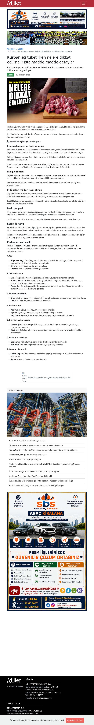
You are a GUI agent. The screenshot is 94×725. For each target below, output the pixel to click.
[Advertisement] (47, 644)
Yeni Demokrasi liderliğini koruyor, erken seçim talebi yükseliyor (36, 485)
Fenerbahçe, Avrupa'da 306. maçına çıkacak (28, 454)
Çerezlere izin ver (74, 720)
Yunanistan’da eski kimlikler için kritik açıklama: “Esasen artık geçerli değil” (41, 481)
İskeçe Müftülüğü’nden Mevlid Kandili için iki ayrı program (34, 471)
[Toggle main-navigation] (83, 3)
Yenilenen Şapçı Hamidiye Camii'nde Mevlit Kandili (30, 476)
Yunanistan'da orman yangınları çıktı (25, 459)
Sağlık (20, 49)
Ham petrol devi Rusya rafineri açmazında (27, 440)
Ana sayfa (11, 49)
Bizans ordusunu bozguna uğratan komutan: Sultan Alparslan (36, 445)
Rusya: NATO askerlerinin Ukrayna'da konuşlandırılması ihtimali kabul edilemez (43, 450)
